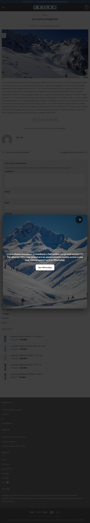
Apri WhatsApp (45, 267)
